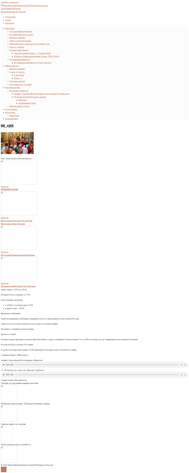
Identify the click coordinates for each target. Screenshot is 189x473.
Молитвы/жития (12, 87)
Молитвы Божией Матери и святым (30, 97)
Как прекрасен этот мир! (21, 84)
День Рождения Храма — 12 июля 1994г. (32, 53)
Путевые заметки (17, 81)
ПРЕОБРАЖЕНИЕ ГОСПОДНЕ (9, 190)
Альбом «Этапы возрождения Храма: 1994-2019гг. (37, 56)
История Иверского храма (21, 34)
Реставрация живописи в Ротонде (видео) (32, 62)
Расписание (10, 17)
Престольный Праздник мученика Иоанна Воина (18, 255)
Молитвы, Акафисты (19, 91)
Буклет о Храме (17, 47)
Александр (19, 75)
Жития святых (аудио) (20, 106)
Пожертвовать (11, 119)
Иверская (22, 100)
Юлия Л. (18, 78)
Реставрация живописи (20, 59)
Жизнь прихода (12, 66)
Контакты (9, 23)
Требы (8, 20)
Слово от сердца (17, 72)
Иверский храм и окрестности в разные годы (30, 44)
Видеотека (10, 112)
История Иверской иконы (21, 31)
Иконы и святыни (17, 38)
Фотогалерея (11, 109)
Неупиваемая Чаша (27, 103)
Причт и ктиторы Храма (20, 41)
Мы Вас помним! (17, 69)
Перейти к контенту (10, 2)
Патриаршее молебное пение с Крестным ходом (18, 286)
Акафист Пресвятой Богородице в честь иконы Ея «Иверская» (42, 94)
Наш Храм (10, 28)
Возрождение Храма (19, 50)
